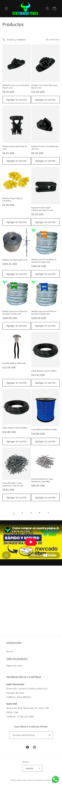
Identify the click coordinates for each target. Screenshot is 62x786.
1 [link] (13, 512)
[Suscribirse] (49, 735)
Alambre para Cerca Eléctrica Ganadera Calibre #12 (43, 260)
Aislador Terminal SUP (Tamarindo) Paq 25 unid (42, 208)
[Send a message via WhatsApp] (55, 779)
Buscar (9, 651)
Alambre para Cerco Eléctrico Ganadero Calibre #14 (43, 312)
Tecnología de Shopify (42, 780)
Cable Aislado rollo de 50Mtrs (15, 428)
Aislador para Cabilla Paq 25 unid (14, 147)
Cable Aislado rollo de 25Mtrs (44, 371)
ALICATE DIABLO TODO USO (14, 363)
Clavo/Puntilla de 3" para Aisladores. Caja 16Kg (42, 480)
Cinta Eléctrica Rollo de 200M (44, 429)
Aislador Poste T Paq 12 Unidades (12, 199)
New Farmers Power (25, 780)
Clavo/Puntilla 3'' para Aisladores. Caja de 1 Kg (12, 484)
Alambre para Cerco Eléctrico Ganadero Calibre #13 (15, 312)
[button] (6, 8)
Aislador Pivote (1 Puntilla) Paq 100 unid (44, 147)
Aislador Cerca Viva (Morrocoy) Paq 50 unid (44, 86)
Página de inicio (14, 665)
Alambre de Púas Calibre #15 (14, 260)
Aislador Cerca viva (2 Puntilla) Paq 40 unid (15, 86)
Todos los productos (17, 658)
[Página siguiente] (48, 512)
